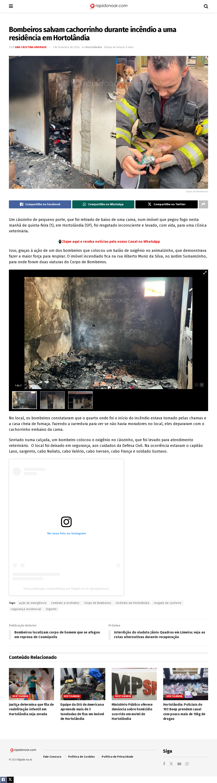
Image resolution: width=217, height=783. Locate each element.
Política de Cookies (81, 756)
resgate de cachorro (167, 602)
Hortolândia (93, 47)
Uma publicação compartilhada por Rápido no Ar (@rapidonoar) (66, 588)
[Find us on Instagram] (187, 764)
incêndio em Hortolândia (132, 602)
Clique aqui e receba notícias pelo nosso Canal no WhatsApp (110, 242)
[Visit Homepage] (108, 6)
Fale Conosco (52, 756)
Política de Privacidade (117, 756)
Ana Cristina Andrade (31, 47)
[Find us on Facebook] (164, 764)
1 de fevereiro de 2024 (66, 47)
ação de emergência (32, 602)
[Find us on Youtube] (179, 764)
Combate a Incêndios (65, 602)
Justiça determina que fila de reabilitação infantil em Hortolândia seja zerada (31, 709)
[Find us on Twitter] (171, 764)
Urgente (51, 609)
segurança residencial (26, 609)
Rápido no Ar (24, 759)
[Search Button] (206, 6)
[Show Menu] (11, 6)
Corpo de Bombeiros (97, 602)
